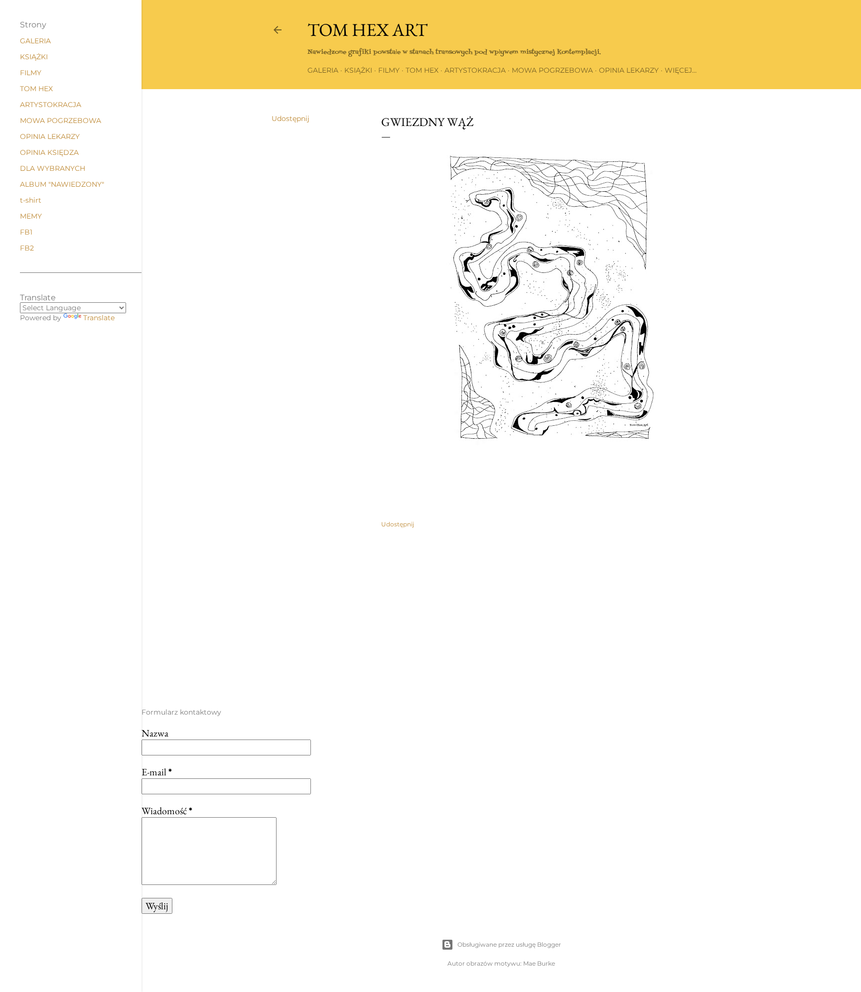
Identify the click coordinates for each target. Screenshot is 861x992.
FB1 (26, 232)
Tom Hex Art (367, 29)
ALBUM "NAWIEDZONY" (62, 184)
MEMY (31, 216)
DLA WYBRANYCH (52, 168)
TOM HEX (422, 70)
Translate (99, 317)
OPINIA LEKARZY (629, 70)
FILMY (389, 70)
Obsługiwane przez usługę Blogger (509, 944)
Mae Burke (539, 963)
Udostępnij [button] (290, 118)
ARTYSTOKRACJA (475, 70)
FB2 (27, 248)
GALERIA (322, 70)
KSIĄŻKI (358, 70)
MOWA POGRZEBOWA (552, 70)
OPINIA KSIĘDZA (49, 152)
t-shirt (30, 200)
